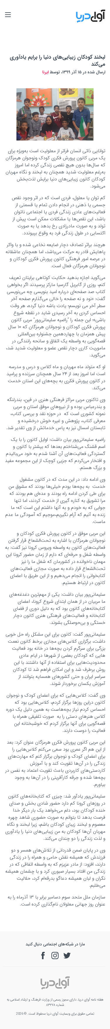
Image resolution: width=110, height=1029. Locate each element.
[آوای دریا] (90, 22)
